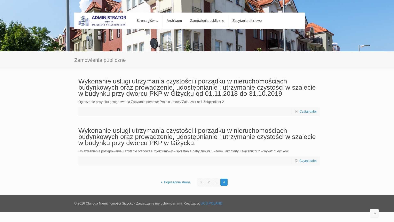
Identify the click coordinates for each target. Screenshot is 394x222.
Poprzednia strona (177, 182)
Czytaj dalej (308, 111)
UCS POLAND (211, 203)
